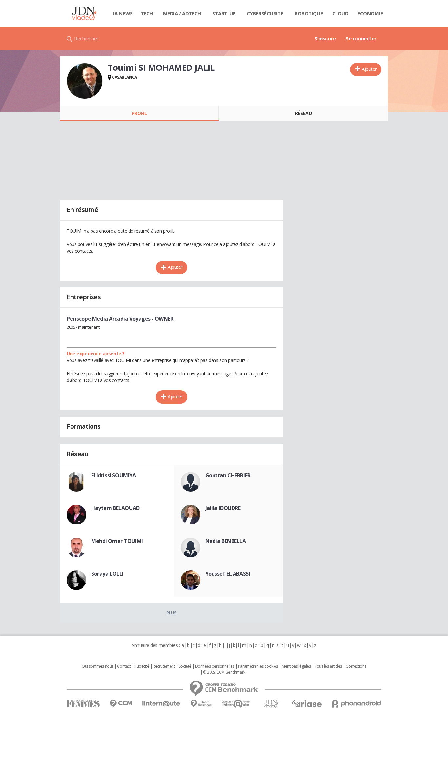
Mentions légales (296, 666)
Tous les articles (328, 666)
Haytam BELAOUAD (115, 508)
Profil (139, 113)
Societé (185, 666)
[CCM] (121, 704)
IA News (123, 13)
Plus (171, 613)
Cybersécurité (265, 13)
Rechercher (86, 38)
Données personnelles (214, 666)
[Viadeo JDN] (271, 704)
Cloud (340, 13)
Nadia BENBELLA (225, 540)
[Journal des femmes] (83, 704)
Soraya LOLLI (107, 573)
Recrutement (164, 666)
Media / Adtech (182, 13)
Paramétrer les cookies (258, 666)
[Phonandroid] (356, 704)
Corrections (356, 666)
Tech (147, 13)
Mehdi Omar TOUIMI (117, 540)
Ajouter (369, 69)
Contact (124, 666)
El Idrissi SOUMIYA (113, 475)
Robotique (309, 13)
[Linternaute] (161, 704)
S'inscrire (325, 38)
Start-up (223, 13)
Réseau (303, 113)
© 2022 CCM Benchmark (224, 672)
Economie (370, 13)
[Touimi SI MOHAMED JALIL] (85, 81)
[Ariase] (307, 703)
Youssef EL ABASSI (227, 573)
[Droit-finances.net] (201, 704)
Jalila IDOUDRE (223, 508)
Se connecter (361, 38)
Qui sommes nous (97, 666)
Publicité (141, 666)
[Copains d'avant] (236, 704)
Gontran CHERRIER (228, 475)
